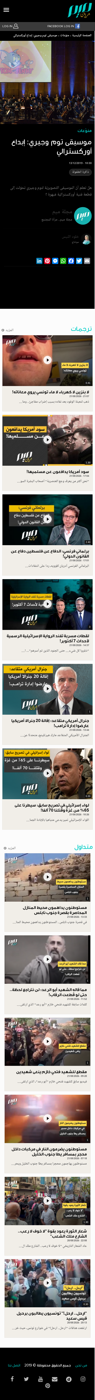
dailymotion (68, 1378)
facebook (12, 1379)
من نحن (81, 1365)
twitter (26, 1379)
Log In (7, 26)
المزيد (10, 330)
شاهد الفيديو (47, 360)
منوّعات (64, 35)
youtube (40, 1379)
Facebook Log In (61, 26)
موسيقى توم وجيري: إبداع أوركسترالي (35, 35)
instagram (82, 1379)
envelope (54, 1379)
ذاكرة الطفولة (80, 172)
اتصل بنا (14, 1365)
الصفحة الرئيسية (81, 35)
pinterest (47, 1386)
